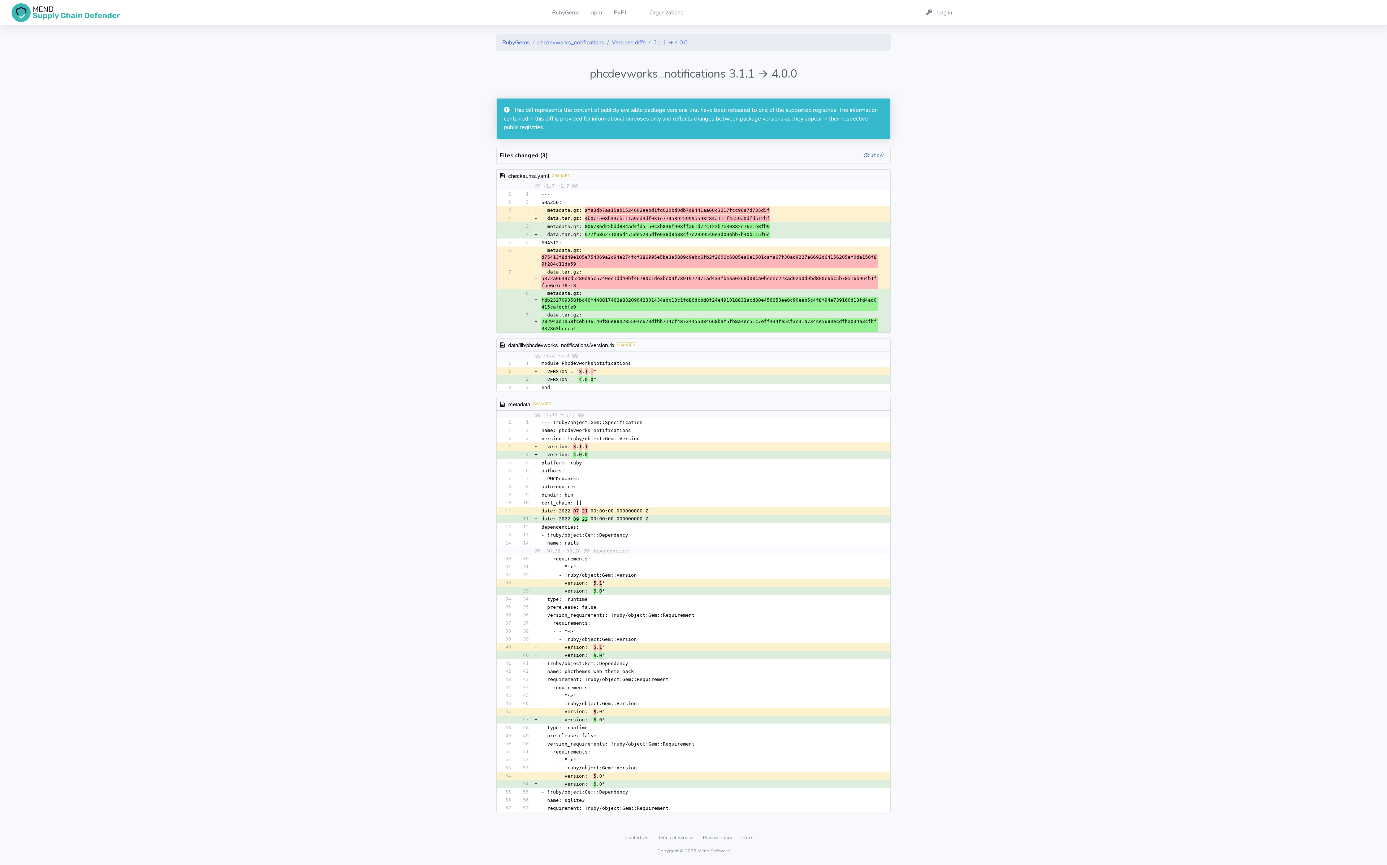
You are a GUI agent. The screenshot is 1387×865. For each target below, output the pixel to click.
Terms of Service (676, 837)
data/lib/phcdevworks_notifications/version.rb (561, 345)
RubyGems (516, 43)
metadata (519, 404)
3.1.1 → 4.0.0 (670, 43)
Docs (747, 837)
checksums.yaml (528, 175)
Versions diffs (629, 43)
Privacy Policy (718, 837)
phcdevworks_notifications (570, 43)
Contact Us (637, 837)
